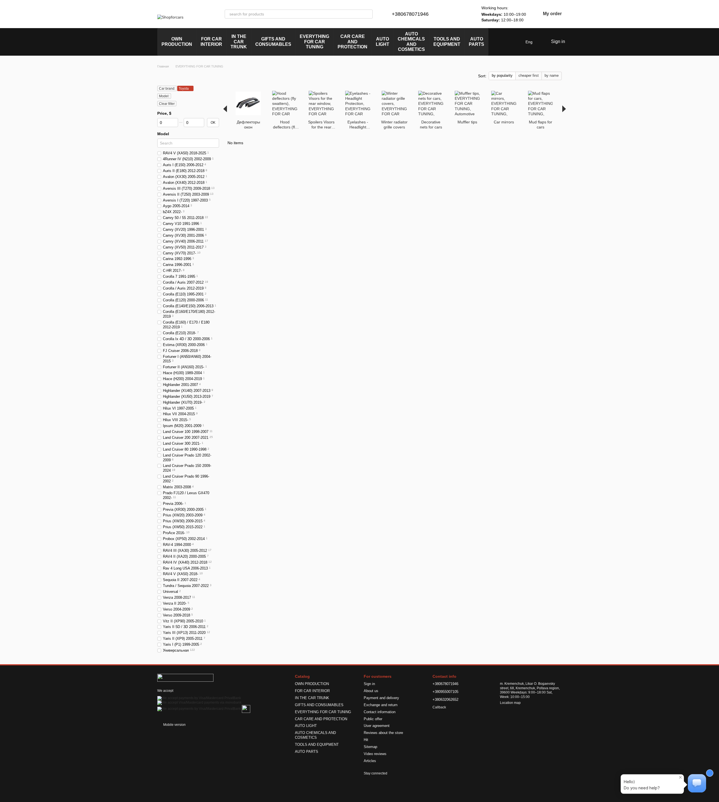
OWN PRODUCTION (176, 41)
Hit (366, 740)
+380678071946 (410, 14)
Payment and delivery (381, 698)
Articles (370, 761)
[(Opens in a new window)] (246, 709)
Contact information (379, 712)
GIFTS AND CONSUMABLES (273, 41)
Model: (164, 96)
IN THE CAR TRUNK (239, 41)
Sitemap (370, 747)
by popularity (502, 75)
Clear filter (167, 104)
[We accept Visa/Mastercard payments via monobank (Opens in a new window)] (199, 702)
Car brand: (167, 89)
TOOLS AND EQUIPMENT (446, 41)
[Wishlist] (464, 14)
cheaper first (528, 75)
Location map (510, 703)
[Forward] (564, 108)
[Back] (225, 108)
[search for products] (368, 14)
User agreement (377, 726)
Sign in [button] (369, 684)
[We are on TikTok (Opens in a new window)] (516, 42)
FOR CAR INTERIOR (211, 41)
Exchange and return (380, 705)
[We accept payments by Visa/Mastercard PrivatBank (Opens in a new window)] (199, 698)
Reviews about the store (383, 733)
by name (552, 75)
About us (371, 691)
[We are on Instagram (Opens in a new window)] (496, 42)
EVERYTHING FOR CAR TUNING (314, 41)
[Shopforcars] (185, 677)
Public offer (373, 719)
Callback (439, 707)
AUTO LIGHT (382, 41)
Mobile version (174, 725)
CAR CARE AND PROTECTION (352, 41)
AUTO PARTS (476, 41)
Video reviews (375, 754)
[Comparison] (449, 14)
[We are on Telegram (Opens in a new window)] (503, 42)
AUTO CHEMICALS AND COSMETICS (411, 41)
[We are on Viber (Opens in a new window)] (510, 42)
